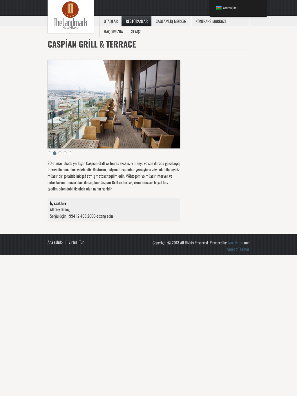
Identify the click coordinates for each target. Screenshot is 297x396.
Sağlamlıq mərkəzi (171, 21)
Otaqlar (111, 21)
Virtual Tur (76, 242)
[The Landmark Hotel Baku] (71, 16)
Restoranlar (137, 21)
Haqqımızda (113, 31)
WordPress (235, 242)
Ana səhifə (55, 242)
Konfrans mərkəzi (210, 21)
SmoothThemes (238, 249)
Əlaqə (136, 31)
